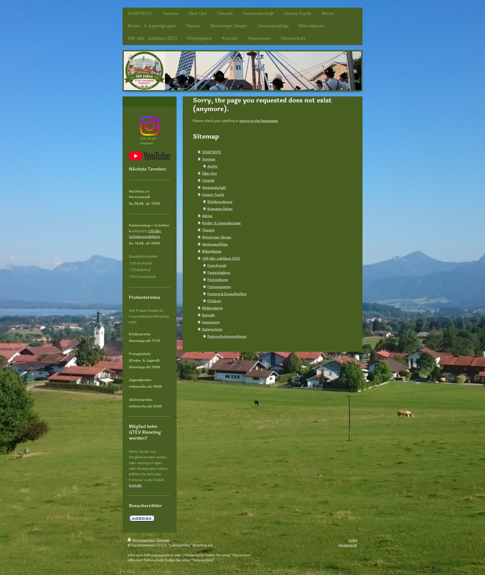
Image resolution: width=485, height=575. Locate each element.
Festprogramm (219, 286)
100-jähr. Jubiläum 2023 (221, 258)
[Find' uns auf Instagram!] (149, 126)
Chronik (208, 180)
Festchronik (216, 265)
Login (353, 540)
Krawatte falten (220, 208)
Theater (208, 230)
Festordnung (217, 279)
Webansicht (347, 545)
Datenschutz (212, 329)
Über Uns (209, 173)
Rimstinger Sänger (216, 237)
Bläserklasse (212, 251)
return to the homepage (258, 120)
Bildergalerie (212, 307)
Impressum (211, 322)
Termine (208, 159)
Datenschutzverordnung (226, 336)
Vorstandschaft (214, 187)
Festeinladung (218, 272)
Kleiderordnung (219, 201)
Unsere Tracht (213, 194)
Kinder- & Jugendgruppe (221, 222)
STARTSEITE (211, 152)
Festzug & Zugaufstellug (226, 293)
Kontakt (208, 315)
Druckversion (143, 540)
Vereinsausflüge (215, 244)
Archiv (212, 166)
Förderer (214, 300)
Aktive (207, 215)
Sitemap (162, 540)
